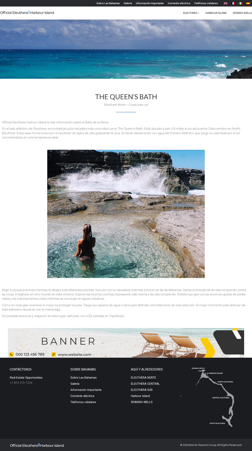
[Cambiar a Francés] (233, 3)
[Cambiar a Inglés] (225, 3)
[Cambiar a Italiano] (240, 3)
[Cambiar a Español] (248, 3)
